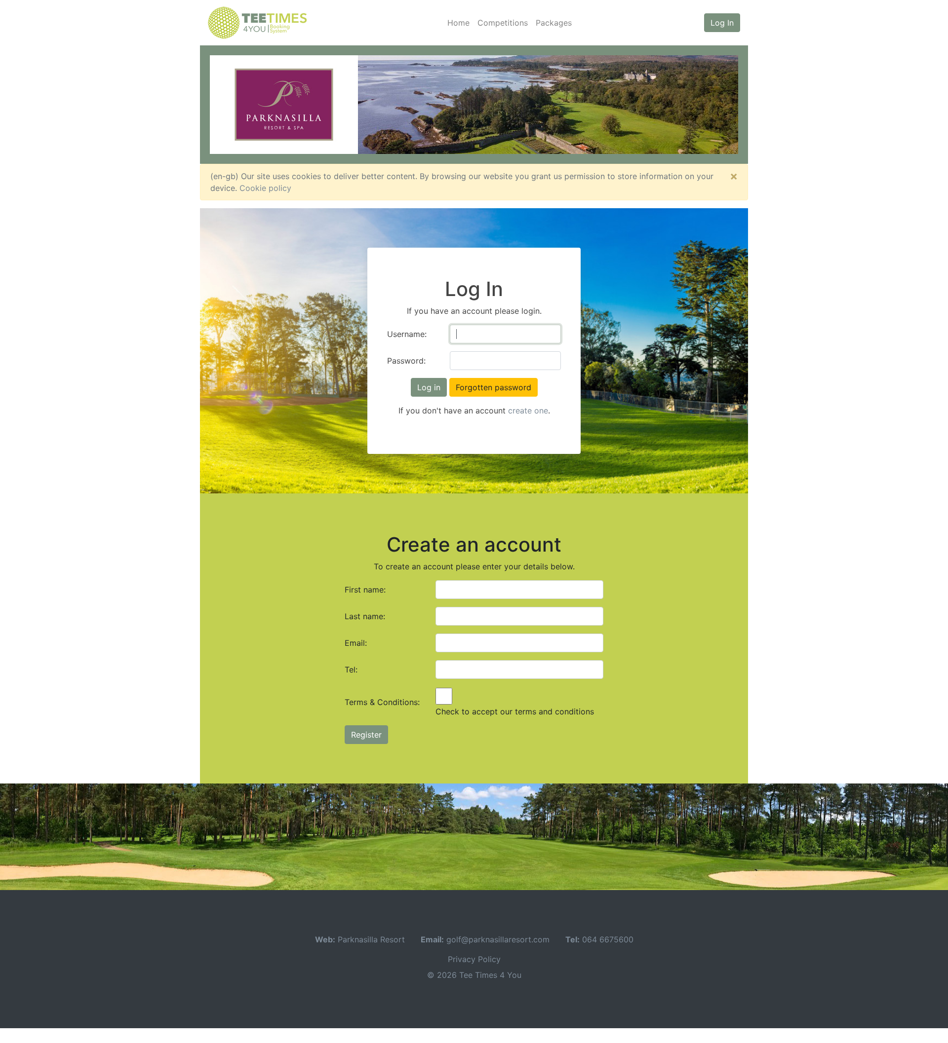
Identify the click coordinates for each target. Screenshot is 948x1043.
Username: (407, 334)
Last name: (365, 616)
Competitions (502, 23)
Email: (356, 643)
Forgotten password (493, 387)
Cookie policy (265, 188)
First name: (365, 590)
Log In (722, 23)
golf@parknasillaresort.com (498, 939)
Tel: (351, 669)
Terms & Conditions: (382, 702)
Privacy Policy (474, 959)
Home (458, 23)
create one (528, 410)
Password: (406, 361)
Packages (554, 23)
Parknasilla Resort (371, 939)
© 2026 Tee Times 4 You (474, 975)
